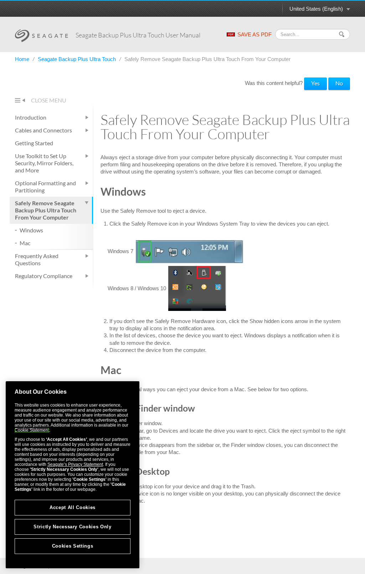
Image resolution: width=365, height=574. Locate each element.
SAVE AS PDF (254, 34)
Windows (31, 230)
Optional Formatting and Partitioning (45, 186)
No (339, 83)
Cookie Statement (32, 430)
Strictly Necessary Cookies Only (72, 526)
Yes (315, 83)
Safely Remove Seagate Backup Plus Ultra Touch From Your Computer (45, 210)
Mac (25, 243)
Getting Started (34, 143)
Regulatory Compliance (43, 275)
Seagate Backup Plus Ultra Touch (77, 59)
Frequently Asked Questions (36, 259)
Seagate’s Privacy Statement (75, 464)
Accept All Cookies (73, 507)
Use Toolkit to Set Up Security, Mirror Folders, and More (44, 162)
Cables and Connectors (43, 130)
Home (23, 59)
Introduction (30, 117)
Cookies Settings (72, 546)
